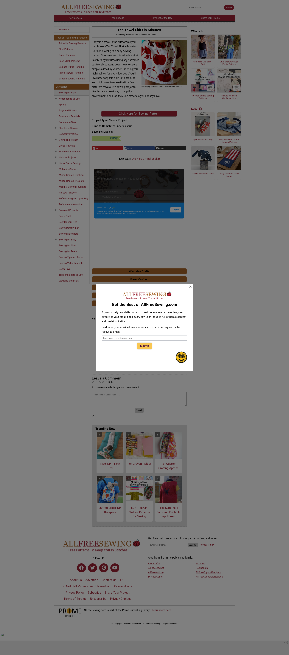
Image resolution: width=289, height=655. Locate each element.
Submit (144, 346)
